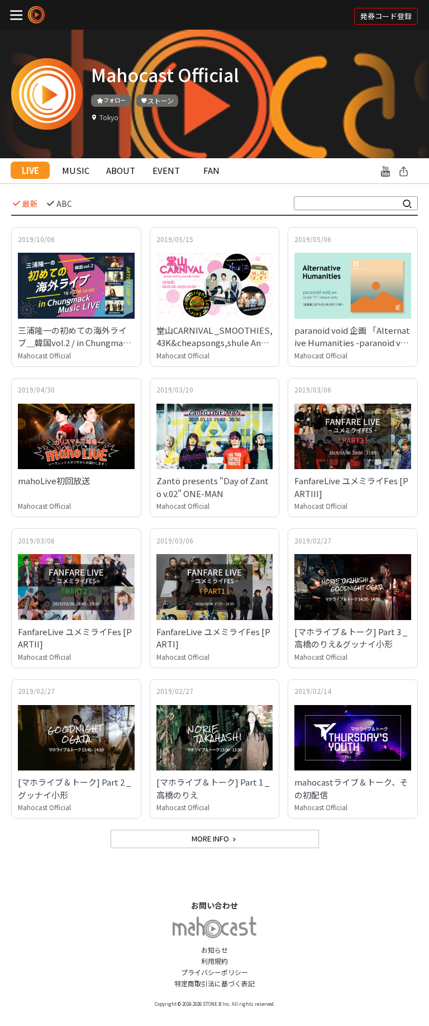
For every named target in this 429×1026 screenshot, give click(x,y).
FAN (211, 170)
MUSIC (75, 170)
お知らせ (214, 949)
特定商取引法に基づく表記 (214, 983)
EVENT (166, 170)
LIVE (30, 170)
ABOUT (120, 170)
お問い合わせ (214, 905)
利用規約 (214, 961)
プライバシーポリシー (214, 972)
